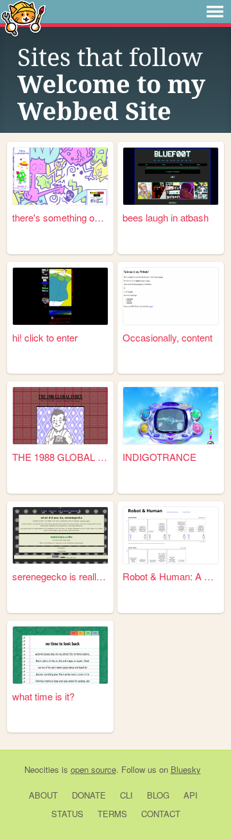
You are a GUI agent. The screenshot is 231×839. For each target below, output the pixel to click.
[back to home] (23, 17)
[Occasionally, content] (171, 296)
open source (93, 769)
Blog (158, 795)
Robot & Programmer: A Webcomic (171, 576)
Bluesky (186, 769)
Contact (160, 814)
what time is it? (43, 696)
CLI (126, 795)
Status (67, 814)
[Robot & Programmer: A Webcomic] (171, 535)
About (43, 795)
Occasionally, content (167, 337)
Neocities (41, 769)
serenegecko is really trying (60, 576)
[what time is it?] (60, 655)
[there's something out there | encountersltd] (60, 176)
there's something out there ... (60, 217)
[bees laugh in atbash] (171, 176)
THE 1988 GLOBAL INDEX (60, 456)
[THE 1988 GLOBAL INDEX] (60, 415)
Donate (89, 795)
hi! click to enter (45, 337)
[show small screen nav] (215, 11)
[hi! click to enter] (60, 296)
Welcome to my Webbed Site (111, 98)
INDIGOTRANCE (159, 456)
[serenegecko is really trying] (60, 535)
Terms (112, 814)
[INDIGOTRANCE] (171, 415)
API (191, 795)
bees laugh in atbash (166, 217)
